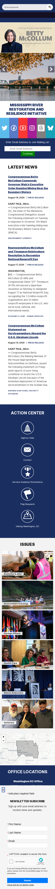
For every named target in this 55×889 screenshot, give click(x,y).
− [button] (3, 740)
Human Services (35, 316)
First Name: (15, 824)
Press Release (36, 198)
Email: (12, 841)
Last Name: (15, 832)
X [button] (3, 789)
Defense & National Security (23, 391)
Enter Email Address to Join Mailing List (27, 142)
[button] (20, 885)
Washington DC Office (28, 781)
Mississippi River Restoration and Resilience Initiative (26, 109)
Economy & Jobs (16, 316)
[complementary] (27, 749)
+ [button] (3, 736)
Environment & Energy (20, 238)
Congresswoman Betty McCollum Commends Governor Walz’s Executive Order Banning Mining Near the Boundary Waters (28, 184)
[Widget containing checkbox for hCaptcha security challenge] (26, 861)
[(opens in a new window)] (4, 128)
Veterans (13, 394)
